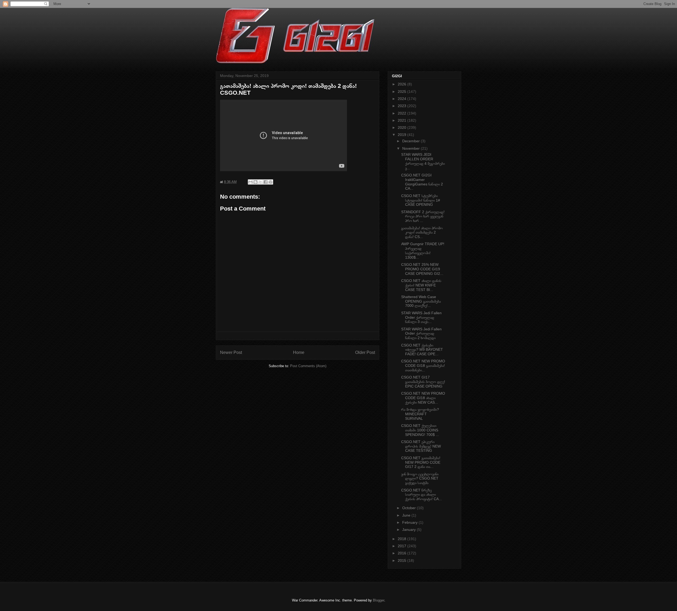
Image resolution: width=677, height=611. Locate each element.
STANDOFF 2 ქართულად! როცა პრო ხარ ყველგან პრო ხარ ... (423, 216)
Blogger (378, 600)
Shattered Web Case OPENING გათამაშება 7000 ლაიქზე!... (421, 301)
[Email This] (250, 182)
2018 (402, 539)
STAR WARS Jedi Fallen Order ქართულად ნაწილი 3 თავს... (421, 317)
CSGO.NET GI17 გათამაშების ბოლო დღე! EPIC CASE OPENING (423, 381)
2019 (402, 135)
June (406, 515)
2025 (402, 91)
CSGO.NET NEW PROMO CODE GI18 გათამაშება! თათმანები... (423, 365)
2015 (402, 560)
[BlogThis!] (255, 182)
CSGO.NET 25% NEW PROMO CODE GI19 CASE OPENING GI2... (422, 269)
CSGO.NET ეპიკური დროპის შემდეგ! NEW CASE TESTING (421, 446)
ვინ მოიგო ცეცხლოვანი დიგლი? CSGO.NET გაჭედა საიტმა (419, 478)
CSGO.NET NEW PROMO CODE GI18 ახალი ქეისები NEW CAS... (423, 397)
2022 (402, 113)
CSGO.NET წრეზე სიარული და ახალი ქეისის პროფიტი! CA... (421, 494)
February (410, 522)
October (409, 508)
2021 (402, 120)
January (409, 529)
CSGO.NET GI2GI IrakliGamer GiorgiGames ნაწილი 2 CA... (422, 181)
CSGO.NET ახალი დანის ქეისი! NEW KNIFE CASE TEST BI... (421, 285)
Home (298, 352)
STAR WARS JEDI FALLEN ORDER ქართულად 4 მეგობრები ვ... (423, 161)
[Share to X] (260, 182)
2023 (402, 106)
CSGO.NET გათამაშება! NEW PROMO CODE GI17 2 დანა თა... (420, 462)
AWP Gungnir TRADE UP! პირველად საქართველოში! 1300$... (422, 250)
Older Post (365, 352)
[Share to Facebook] (265, 182)
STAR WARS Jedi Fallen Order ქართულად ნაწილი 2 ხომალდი (421, 333)
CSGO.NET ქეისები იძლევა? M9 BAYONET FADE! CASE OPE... (422, 349)
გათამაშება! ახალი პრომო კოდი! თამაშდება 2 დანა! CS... (422, 232)
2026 (402, 84)
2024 (402, 99)
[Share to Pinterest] (270, 182)
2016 (402, 553)
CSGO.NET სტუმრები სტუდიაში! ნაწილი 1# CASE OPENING (420, 200)
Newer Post (231, 352)
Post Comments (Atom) (308, 366)
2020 (402, 127)
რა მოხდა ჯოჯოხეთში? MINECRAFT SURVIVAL (420, 414)
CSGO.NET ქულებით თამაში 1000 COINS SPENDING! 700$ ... (420, 430)
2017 (402, 546)
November (411, 148)
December (411, 141)
